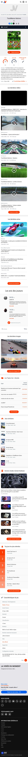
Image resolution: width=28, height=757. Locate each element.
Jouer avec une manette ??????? (8, 394)
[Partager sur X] (14, 23)
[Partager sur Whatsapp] (11, 23)
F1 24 (7, 461)
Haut (22, 660)
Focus (7, 605)
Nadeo (4, 605)
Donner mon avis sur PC (22, 58)
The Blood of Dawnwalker (13, 577)
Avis (13, 57)
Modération (4, 733)
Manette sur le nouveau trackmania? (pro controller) (11, 389)
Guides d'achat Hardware (14, 539)
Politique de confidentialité (7, 735)
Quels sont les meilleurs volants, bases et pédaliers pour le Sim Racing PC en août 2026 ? (13, 490)
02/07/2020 (24, 389)
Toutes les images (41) (14, 371)
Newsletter (3, 743)
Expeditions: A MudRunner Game (14, 455)
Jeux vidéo (9, 14)
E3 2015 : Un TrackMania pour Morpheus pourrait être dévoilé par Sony (12, 259)
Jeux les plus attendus (14, 590)
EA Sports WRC (10, 439)
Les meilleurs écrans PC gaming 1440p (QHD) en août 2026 (19, 506)
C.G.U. (2, 729)
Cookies (3, 737)
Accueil (2, 14)
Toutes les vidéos (14, 212)
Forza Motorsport (10, 423)
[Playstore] (2, 714)
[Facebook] (2, 701)
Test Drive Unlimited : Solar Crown (14, 431)
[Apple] (6, 714)
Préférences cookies (6, 741)
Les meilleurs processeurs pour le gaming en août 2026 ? (19, 514)
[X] (6, 701)
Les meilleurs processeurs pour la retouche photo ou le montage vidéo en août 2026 (19, 531)
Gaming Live (9, 157)
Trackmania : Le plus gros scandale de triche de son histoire (14, 241)
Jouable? (3, 402)
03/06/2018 (24, 394)
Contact (3, 723)
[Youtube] (13, 701)
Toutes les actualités (14, 283)
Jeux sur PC (13, 14)
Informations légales (6, 727)
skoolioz (11, 312)
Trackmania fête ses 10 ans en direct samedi (13, 268)
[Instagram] (9, 701)
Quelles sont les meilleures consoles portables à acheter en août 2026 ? (19, 522)
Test (5, 57)
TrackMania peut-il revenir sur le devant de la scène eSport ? (13, 250)
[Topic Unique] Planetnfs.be (7, 407)
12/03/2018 (24, 398)
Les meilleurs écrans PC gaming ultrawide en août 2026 (19, 498)
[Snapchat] (2, 705)
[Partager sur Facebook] (9, 23)
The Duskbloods (11, 571)
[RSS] (17, 701)
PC (5, 14)
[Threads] (24, 701)
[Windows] (9, 714)
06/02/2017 (24, 402)
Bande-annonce (15, 52)
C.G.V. (2, 731)
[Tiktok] (20, 701)
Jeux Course (19, 14)
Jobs (2, 747)
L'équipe (3, 725)
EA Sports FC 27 (11, 558)
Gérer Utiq (3, 739)
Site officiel (5, 642)
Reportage (14, 109)
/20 (26, 329)
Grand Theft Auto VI (12, 551)
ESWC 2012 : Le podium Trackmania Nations (13, 275)
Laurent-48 (11, 299)
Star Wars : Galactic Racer (13, 584)
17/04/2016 (24, 406)
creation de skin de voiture (7, 398)
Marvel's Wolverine (11, 564)
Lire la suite (11, 306)
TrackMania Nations (14, 18)
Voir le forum (14, 411)
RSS (2, 745)
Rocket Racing (9, 447)
